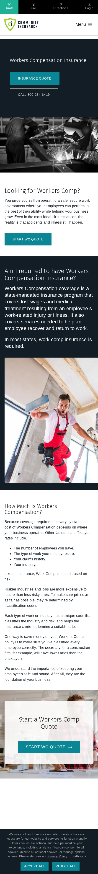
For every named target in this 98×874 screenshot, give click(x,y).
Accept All (34, 866)
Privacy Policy (57, 856)
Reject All (66, 866)
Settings (78, 856)
